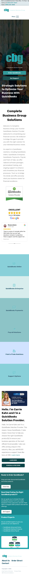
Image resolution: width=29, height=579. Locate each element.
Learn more (15, 455)
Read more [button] (6, 239)
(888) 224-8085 (10, 4)
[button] (15, 17)
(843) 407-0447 (12, 3)
